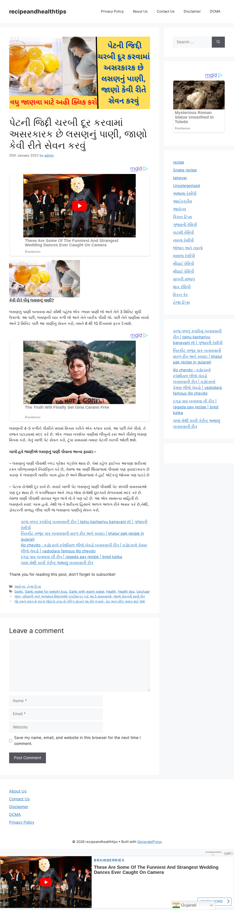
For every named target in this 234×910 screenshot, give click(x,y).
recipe (178, 162)
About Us (140, 11)
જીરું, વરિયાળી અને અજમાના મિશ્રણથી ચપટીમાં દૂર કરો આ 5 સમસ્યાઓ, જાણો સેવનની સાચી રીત (79, 596)
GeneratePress (149, 841)
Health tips (126, 591)
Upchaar (143, 591)
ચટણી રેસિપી (183, 232)
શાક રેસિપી (182, 287)
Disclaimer (192, 11)
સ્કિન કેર (180, 294)
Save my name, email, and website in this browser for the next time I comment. (77, 740)
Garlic (18, 591)
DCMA (215, 11)
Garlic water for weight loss (46, 591)
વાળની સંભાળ (184, 279)
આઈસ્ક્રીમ (182, 201)
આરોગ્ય (19, 586)
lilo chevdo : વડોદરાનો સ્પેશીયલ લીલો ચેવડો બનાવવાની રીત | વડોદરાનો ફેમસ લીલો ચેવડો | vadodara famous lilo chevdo (197, 382)
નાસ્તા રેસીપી (183, 240)
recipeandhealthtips (37, 11)
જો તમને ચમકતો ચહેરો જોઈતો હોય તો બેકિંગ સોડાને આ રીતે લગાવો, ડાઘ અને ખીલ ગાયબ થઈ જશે (79, 601)
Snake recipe (185, 170)
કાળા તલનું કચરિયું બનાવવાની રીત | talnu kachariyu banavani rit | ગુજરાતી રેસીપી (198, 337)
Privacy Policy (112, 11)
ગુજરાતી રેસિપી (185, 224)
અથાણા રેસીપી (185, 193)
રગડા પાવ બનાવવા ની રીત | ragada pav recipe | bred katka (71, 556)
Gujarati (188, 905)
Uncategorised (186, 185)
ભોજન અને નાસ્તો (188, 248)
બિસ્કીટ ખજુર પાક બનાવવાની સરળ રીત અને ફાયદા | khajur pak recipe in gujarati (197, 356)
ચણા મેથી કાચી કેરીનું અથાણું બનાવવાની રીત (57, 562)
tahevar (180, 178)
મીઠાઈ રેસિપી (183, 263)
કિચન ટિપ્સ (182, 217)
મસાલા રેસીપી (184, 255)
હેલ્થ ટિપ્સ (34, 586)
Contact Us (166, 11)
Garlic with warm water (86, 591)
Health (111, 591)
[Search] (218, 42)
